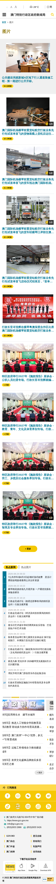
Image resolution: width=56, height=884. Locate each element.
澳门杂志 (10, 841)
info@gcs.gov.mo (15, 824)
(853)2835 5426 (34, 827)
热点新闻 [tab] (11, 567)
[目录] (3, 15)
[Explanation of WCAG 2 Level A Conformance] (48, 879)
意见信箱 (37, 836)
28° (36, 6)
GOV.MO (10, 836)
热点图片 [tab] (26, 567)
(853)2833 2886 (14, 827)
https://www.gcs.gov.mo (18, 821)
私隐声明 (37, 846)
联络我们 (37, 841)
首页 (4, 22)
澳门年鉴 (10, 846)
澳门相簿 (10, 852)
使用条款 (37, 852)
